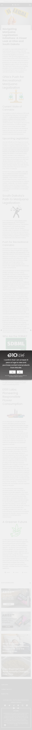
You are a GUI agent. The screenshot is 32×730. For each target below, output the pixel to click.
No (20, 372)
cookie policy (21, 376)
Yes (12, 372)
